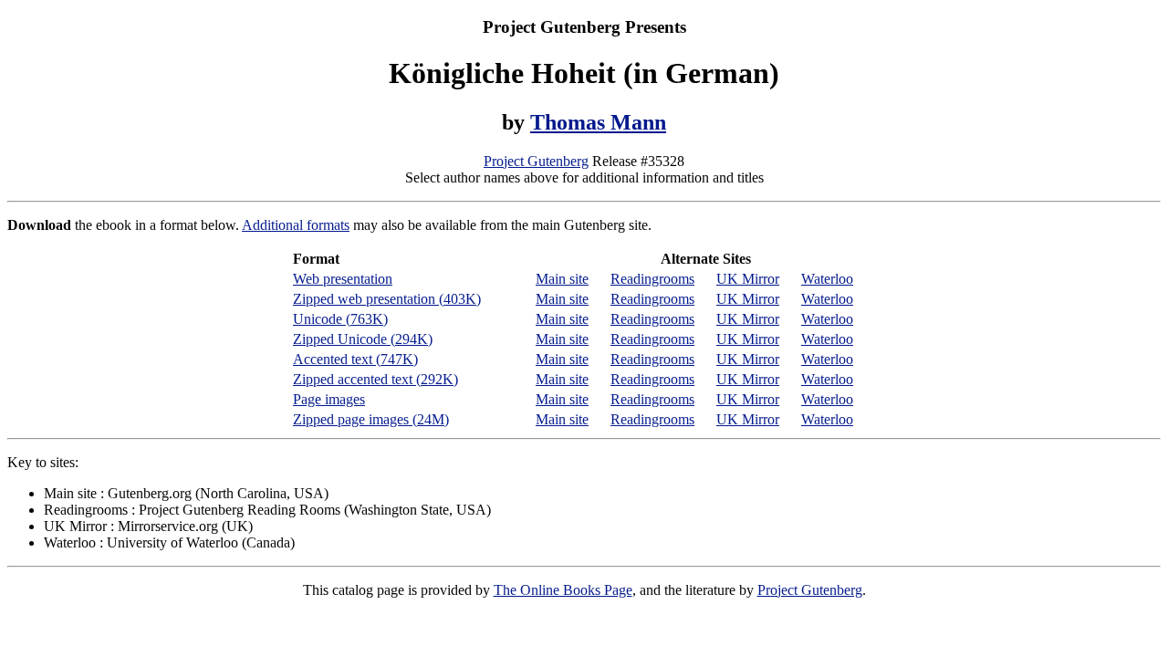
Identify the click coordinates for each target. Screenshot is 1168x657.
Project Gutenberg (536, 161)
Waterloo (827, 279)
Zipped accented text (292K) (375, 379)
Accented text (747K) (355, 359)
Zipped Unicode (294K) (363, 339)
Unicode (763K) (340, 319)
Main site (562, 279)
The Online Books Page (563, 590)
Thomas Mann (598, 122)
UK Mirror (747, 279)
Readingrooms (652, 279)
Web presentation (342, 279)
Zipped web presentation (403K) (387, 299)
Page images (329, 399)
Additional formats (295, 225)
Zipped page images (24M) (371, 419)
